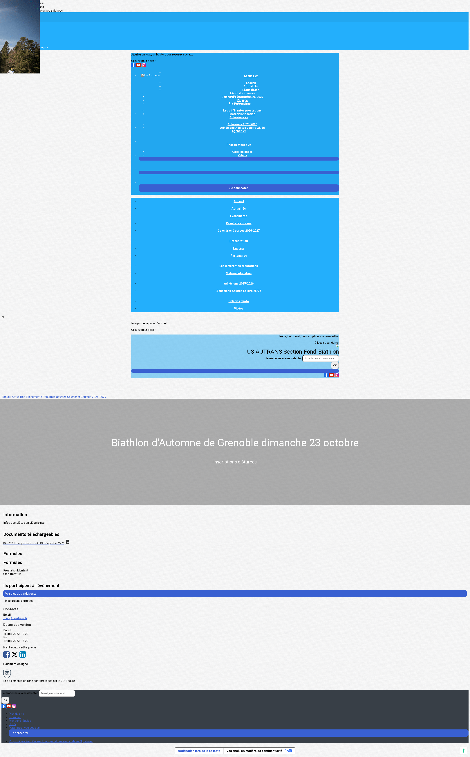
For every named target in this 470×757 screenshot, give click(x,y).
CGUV (12, 724)
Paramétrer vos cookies (24, 727)
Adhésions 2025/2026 (242, 124)
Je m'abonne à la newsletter (283, 358)
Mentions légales (20, 720)
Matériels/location (242, 114)
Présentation (242, 96)
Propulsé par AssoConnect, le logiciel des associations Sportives (51, 741)
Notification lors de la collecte (199, 751)
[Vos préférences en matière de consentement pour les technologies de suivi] (463, 750)
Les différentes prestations (242, 110)
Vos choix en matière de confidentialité (254, 751)
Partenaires (238, 255)
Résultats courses (242, 93)
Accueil (251, 83)
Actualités (239, 208)
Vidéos (242, 155)
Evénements (238, 216)
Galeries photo (242, 152)
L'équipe (242, 100)
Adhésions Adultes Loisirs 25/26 (242, 128)
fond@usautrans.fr (15, 618)
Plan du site (16, 713)
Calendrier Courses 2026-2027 (239, 230)
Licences (15, 717)
